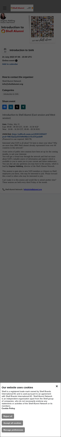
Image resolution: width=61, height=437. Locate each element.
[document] (30, 410)
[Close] (57, 386)
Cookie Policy (8, 408)
